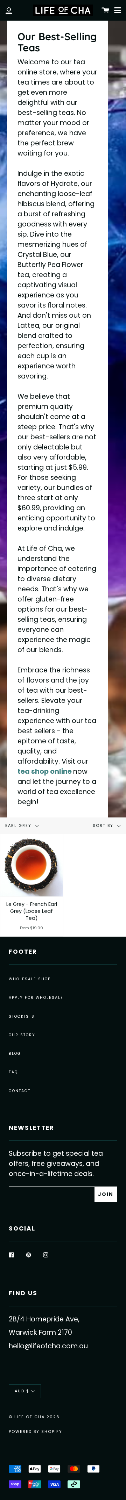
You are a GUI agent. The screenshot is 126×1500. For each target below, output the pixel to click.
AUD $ (22, 1391)
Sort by (104, 825)
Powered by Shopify (35, 1431)
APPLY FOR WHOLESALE (36, 997)
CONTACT (19, 1091)
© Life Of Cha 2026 (34, 1417)
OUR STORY (22, 1035)
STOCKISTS (22, 1016)
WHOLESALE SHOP (30, 979)
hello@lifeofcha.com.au (48, 1346)
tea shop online (45, 771)
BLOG (15, 1053)
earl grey (19, 825)
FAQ (13, 1072)
